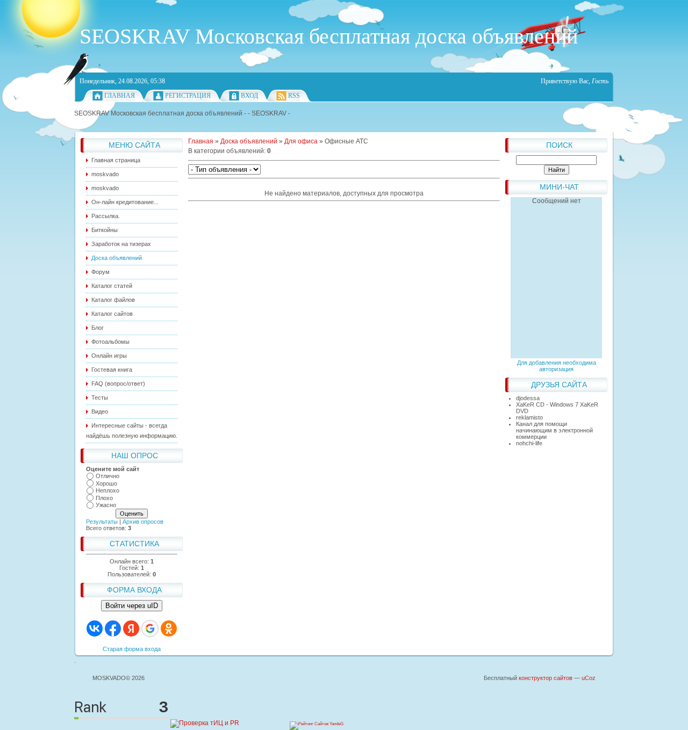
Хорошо (106, 483)
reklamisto (529, 417)
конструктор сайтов (545, 678)
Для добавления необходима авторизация (556, 365)
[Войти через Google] (150, 628)
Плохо (104, 498)
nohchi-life (529, 443)
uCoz (589, 678)
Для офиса (301, 141)
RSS (294, 95)
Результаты (102, 521)
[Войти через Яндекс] (131, 628)
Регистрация (188, 95)
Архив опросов (143, 521)
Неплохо (107, 490)
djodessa (528, 398)
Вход (249, 95)
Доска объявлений (248, 141)
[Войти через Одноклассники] (169, 628)
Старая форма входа (132, 649)
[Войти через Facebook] (113, 628)
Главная (119, 95)
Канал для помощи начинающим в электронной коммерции (554, 430)
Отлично (107, 476)
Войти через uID (131, 606)
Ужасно (106, 505)
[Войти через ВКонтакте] (95, 628)
